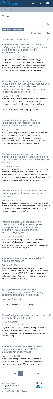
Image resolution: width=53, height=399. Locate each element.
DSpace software (9, 382)
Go (48, 24)
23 (32, 373)
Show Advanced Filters (41, 33)
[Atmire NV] (43, 385)
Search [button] (7, 9)
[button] (33, 3)
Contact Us (7, 391)
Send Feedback (20, 391)
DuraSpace (7, 388)
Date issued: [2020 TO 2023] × (13, 29)
